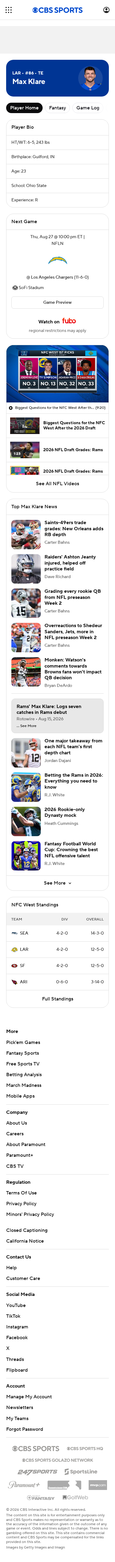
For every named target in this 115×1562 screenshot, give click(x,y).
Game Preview (57, 302)
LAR (24, 949)
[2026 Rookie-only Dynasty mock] (26, 821)
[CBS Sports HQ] (85, 1448)
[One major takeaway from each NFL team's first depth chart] (26, 753)
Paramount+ (19, 1155)
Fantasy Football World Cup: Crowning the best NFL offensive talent (71, 850)
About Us (16, 1123)
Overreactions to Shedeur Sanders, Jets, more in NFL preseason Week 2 (73, 631)
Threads (15, 1359)
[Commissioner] (64, 1483)
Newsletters (19, 1407)
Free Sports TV (23, 1064)
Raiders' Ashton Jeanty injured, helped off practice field (70, 563)
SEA (24, 933)
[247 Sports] (37, 1471)
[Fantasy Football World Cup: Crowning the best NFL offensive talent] (26, 856)
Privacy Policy (21, 1204)
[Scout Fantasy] (41, 1497)
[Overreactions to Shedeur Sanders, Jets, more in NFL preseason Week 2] (26, 637)
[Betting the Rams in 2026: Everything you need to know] (26, 787)
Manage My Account (29, 1397)
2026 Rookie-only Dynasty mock (64, 812)
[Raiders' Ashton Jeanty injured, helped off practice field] (26, 569)
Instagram (17, 1327)
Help (11, 1268)
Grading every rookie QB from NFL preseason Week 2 (72, 597)
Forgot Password (24, 1429)
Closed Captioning (27, 1230)
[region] (57, 373)
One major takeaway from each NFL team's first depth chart (73, 747)
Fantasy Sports (22, 1053)
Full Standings (57, 999)
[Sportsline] (81, 1471)
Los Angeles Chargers (52, 277)
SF (22, 966)
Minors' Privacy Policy (30, 1214)
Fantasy (57, 108)
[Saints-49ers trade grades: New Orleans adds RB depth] (26, 534)
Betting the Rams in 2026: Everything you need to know (73, 781)
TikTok (13, 1316)
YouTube (16, 1305)
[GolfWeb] (75, 1498)
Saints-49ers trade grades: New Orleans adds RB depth (73, 528)
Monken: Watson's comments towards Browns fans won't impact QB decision (73, 669)
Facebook (17, 1338)
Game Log (87, 108)
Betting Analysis (24, 1075)
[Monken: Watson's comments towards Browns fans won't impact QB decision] (26, 672)
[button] (8, 10)
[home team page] (57, 260)
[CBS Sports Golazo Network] (57, 1460)
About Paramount (25, 1144)
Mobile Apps (20, 1096)
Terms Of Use (21, 1193)
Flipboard (17, 1370)
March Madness (23, 1085)
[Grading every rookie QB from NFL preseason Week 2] (26, 603)
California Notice (25, 1241)
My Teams (17, 1418)
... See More (26, 726)
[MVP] (98, 1483)
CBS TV (15, 1166)
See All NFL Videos (57, 484)
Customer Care (23, 1278)
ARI (23, 982)
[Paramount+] (24, 1483)
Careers (15, 1134)
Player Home (24, 108)
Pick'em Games (23, 1042)
